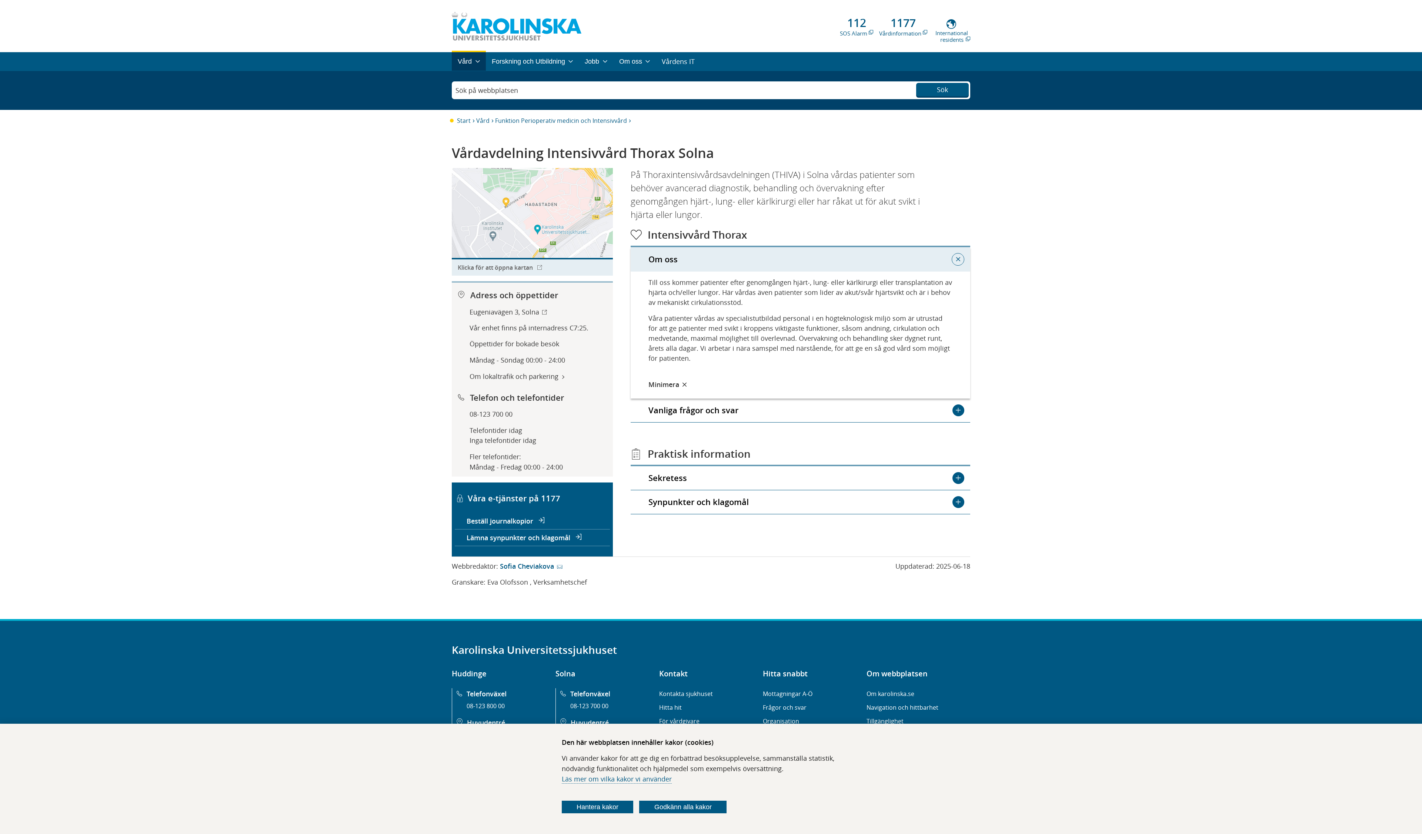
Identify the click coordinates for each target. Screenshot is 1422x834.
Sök (942, 89)
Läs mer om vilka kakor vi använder (617, 778)
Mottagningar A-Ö (787, 694)
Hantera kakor (597, 807)
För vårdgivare (679, 721)
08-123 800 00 (486, 706)
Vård (483, 121)
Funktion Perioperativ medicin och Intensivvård (561, 121)
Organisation (781, 721)
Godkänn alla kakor (683, 807)
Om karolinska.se (890, 694)
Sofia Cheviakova (527, 566)
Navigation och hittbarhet (902, 707)
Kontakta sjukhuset (686, 694)
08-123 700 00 (491, 414)
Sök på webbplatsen (486, 90)
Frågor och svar (785, 707)
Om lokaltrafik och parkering (514, 376)
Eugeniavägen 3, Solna (504, 311)
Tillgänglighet (885, 721)
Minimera (663, 384)
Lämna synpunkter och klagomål (519, 537)
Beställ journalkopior (501, 521)
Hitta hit (670, 707)
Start (464, 121)
